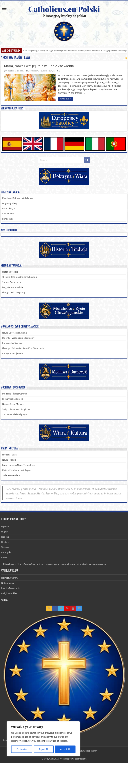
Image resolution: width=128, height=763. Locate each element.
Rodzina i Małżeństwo (12, 343)
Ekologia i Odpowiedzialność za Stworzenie (23, 348)
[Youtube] (73, 608)
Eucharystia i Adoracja (12, 399)
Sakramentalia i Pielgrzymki (15, 414)
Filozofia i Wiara (10, 454)
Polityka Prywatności (10, 588)
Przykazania (8, 219)
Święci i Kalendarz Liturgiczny (16, 409)
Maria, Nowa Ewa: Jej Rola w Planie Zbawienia (39, 66)
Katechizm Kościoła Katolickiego (17, 198)
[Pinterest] (67, 608)
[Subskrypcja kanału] (126, 57)
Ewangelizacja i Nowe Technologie (18, 465)
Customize (21, 749)
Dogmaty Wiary (9, 203)
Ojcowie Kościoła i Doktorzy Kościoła (19, 277)
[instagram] (79, 608)
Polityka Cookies (9, 593)
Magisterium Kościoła (12, 287)
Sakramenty (8, 213)
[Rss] (49, 608)
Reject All (43, 749)
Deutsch (5, 542)
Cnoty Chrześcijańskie (12, 353)
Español (5, 526)
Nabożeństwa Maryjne (13, 404)
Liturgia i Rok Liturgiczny (13, 292)
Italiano (5, 547)
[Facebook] (55, 608)
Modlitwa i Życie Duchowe (14, 393)
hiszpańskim (91, 751)
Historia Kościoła (10, 272)
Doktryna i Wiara (35, 71)
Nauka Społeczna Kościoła (14, 333)
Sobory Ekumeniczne (12, 282)
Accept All (65, 749)
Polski (4, 557)
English (4, 531)
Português (6, 552)
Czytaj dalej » (65, 99)
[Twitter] (61, 608)
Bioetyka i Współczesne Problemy (18, 338)
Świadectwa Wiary (11, 475)
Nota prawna (7, 583)
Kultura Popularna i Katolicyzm (16, 470)
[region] (43, 738)
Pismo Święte (48, 71)
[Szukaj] (87, 160)
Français (5, 537)
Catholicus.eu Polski (64, 9)
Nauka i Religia (9, 460)
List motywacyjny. (9, 578)
